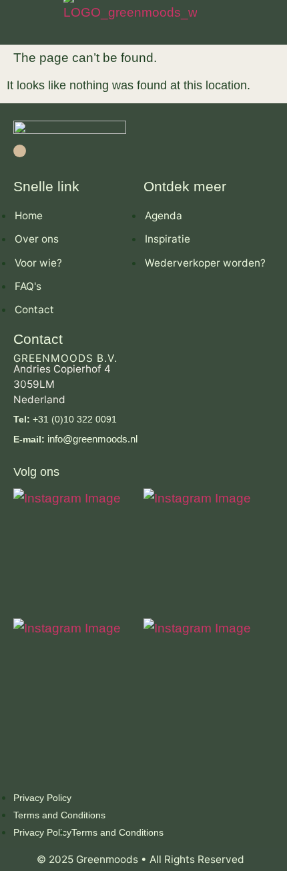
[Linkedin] (19, 151)
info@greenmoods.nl (75, 438)
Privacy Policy (42, 797)
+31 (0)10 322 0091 (65, 419)
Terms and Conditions (59, 815)
